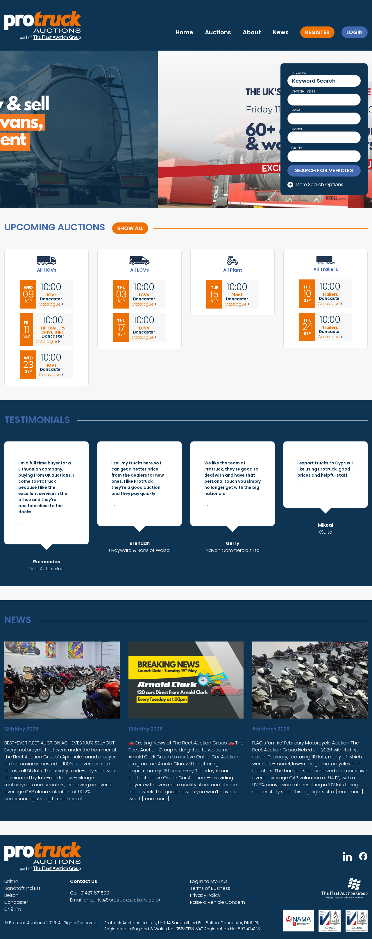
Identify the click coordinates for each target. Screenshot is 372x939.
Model (296, 129)
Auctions (218, 32)
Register (317, 32)
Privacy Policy (205, 895)
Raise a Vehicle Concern (217, 902)
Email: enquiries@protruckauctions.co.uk (115, 900)
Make (296, 110)
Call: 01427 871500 (89, 893)
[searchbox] (292, 100)
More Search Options (319, 184)
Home (184, 32)
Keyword (298, 72)
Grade (296, 148)
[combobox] (324, 100)
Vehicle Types (303, 91)
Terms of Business (210, 888)
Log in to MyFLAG (208, 881)
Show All (130, 228)
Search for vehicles (324, 170)
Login (354, 32)
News (281, 32)
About (252, 32)
